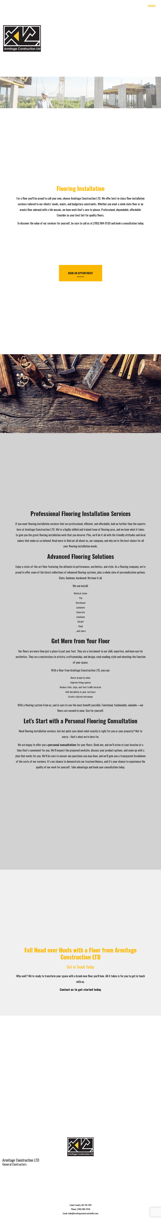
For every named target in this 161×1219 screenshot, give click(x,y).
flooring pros (108, 530)
